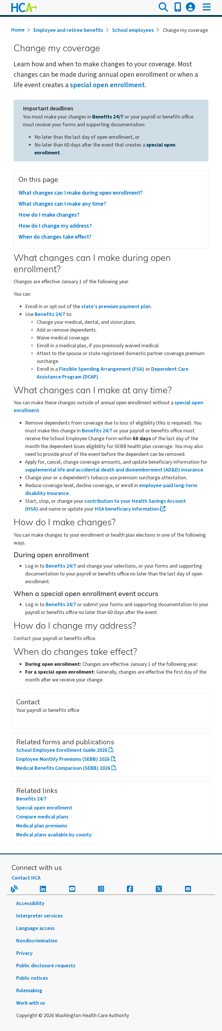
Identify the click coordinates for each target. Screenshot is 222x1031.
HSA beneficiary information (127, 509)
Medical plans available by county (54, 834)
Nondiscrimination (37, 940)
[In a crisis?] (177, 7)
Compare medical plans (42, 816)
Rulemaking (29, 990)
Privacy (24, 953)
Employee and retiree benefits (68, 30)
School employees (133, 30)
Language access (35, 928)
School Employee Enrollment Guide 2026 (61, 750)
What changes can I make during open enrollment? (80, 193)
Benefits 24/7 (107, 116)
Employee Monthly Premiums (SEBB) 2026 (63, 759)
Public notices (32, 978)
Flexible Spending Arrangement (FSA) (101, 369)
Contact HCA (26, 878)
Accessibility (30, 903)
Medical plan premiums (41, 825)
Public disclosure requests (45, 965)
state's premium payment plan (116, 306)
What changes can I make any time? (62, 204)
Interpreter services (39, 916)
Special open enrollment (44, 807)
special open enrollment (107, 85)
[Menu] (207, 7)
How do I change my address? (55, 226)
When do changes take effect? (54, 237)
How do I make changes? (48, 215)
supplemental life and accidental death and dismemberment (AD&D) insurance (114, 470)
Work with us (30, 1003)
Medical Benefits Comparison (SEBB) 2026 (63, 768)
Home (18, 30)
